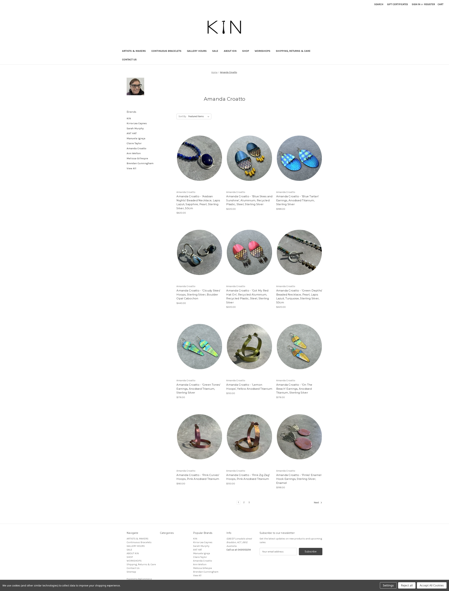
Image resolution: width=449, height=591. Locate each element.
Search (378, 4)
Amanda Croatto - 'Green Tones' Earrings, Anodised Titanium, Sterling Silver (198, 388)
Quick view (199, 152)
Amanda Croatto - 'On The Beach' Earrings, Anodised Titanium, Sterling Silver (294, 388)
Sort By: (182, 116)
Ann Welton (134, 153)
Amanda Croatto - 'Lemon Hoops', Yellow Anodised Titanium (249, 386)
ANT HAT (132, 133)
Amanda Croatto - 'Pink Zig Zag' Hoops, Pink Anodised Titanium (248, 477)
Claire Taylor (134, 143)
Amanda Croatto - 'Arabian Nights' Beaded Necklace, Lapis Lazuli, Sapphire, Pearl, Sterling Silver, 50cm (198, 202)
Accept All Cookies (432, 585)
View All (131, 168)
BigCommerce (145, 579)
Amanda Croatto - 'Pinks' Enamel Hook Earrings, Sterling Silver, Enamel (298, 479)
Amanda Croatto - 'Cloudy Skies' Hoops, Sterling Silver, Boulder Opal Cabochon (198, 294)
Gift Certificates (397, 4)
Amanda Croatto (136, 148)
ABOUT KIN (230, 50)
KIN (129, 118)
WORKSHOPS (262, 50)
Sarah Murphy (135, 128)
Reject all (407, 585)
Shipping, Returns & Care (293, 50)
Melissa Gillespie (137, 158)
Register (429, 4)
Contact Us (129, 59)
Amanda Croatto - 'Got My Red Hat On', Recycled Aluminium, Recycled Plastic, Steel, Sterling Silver (247, 296)
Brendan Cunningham (140, 163)
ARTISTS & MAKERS (134, 50)
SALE (215, 50)
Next (317, 502)
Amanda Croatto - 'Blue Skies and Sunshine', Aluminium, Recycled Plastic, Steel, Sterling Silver (249, 200)
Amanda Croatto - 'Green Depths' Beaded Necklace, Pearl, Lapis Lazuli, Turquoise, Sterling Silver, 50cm (299, 296)
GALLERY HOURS (197, 50)
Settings (388, 585)
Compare (198, 158)
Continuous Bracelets (166, 50)
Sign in (416, 4)
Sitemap (131, 571)
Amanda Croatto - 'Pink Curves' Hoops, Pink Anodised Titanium (197, 477)
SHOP (245, 50)
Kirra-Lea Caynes (137, 123)
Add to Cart (199, 164)
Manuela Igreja (136, 138)
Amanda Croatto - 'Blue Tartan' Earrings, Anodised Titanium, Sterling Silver (297, 200)
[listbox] (199, 116)
